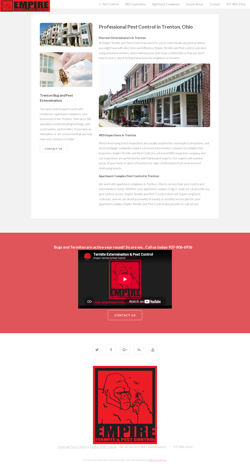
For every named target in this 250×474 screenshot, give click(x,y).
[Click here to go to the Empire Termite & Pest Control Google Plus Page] (125, 349)
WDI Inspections (135, 4)
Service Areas (194, 4)
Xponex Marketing (157, 460)
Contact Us (53, 148)
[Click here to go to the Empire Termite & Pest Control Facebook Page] (111, 349)
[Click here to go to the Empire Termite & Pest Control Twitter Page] (97, 349)
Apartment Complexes (166, 4)
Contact (215, 4)
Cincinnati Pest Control (72, 447)
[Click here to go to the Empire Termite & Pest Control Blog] (139, 349)
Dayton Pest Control (103, 447)
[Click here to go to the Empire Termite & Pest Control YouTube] (153, 349)
